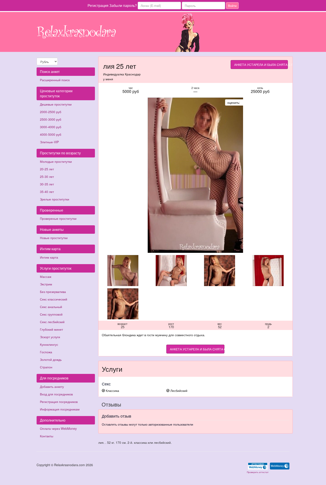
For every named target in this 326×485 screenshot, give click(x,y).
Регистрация (98, 5)
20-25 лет (47, 169)
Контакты (46, 436)
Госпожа (46, 352)
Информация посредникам (60, 409)
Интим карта (49, 257)
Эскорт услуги (50, 337)
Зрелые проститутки (54, 199)
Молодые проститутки (56, 161)
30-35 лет (47, 184)
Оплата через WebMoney (58, 428)
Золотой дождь (51, 359)
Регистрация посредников (59, 401)
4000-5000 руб (50, 134)
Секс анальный (51, 306)
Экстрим (46, 284)
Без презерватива (53, 291)
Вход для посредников (56, 394)
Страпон (46, 367)
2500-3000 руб (50, 119)
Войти (232, 5)
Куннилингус (49, 344)
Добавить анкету (52, 386)
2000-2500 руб (50, 112)
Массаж (45, 276)
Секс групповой (51, 314)
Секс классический (53, 299)
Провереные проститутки (58, 218)
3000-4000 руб (50, 127)
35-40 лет (47, 191)
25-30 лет (47, 176)
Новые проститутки (54, 238)
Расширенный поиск (55, 80)
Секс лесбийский (52, 322)
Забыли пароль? (123, 5)
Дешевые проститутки (56, 104)
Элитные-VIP (49, 142)
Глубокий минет (51, 329)
